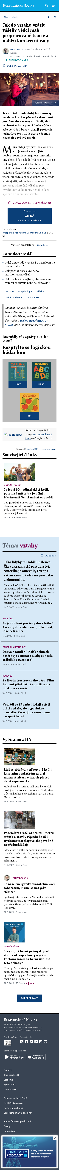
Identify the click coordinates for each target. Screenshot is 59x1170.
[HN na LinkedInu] (36, 1041)
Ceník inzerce (10, 1090)
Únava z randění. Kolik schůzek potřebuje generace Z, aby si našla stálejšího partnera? (28, 656)
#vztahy (10, 291)
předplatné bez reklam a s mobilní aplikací (25, 232)
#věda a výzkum (14, 297)
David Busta (16, 49)
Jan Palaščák (20, 877)
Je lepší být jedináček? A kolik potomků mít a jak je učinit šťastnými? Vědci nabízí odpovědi (28, 493)
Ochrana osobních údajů (15, 1098)
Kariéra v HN (10, 1085)
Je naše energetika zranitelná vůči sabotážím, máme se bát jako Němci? (29, 888)
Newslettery (9, 1131)
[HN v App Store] (36, 1057)
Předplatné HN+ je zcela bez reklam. (40, 449)
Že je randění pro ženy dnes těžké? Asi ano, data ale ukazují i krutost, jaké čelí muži (28, 627)
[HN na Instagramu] (31, 1041)
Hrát (18, 384)
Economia (8, 1080)
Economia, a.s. (24, 1024)
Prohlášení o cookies (13, 1103)
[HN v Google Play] (14, 1057)
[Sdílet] (49, 17)
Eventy (7, 1126)
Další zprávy (29, 998)
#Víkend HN (33, 297)
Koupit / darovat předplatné (17, 1121)
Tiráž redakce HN (12, 1075)
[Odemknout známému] (54, 17)
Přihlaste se (42, 245)
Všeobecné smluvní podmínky (18, 1113)
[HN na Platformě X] (21, 1041)
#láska (40, 291)
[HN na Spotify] (40, 1041)
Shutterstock (46, 103)
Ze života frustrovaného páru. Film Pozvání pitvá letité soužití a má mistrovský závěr (28, 684)
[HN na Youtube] (45, 1041)
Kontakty (8, 1070)
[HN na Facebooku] (26, 1041)
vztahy (29, 545)
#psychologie (25, 291)
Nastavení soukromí (13, 1108)
